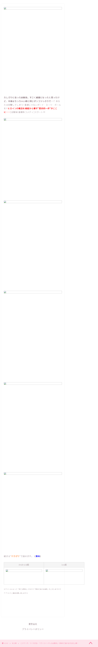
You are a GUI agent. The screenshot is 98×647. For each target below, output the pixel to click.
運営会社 (33, 624)
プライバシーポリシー (33, 629)
